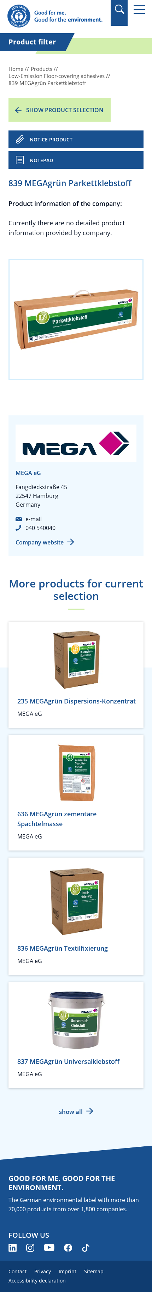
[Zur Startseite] (55, 16)
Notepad (41, 160)
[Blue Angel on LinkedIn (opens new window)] (12, 1248)
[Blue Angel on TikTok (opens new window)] (86, 1248)
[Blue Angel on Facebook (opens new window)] (68, 1248)
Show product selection (65, 110)
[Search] (119, 9)
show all (71, 1112)
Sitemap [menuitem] (94, 1271)
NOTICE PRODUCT (51, 139)
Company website (40, 542)
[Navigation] (139, 9)
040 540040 (40, 528)
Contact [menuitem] (17, 1271)
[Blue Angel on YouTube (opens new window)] (49, 1248)
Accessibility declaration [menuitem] (37, 1280)
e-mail (33, 519)
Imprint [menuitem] (67, 1271)
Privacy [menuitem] (42, 1271)
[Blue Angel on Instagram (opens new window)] (30, 1248)
